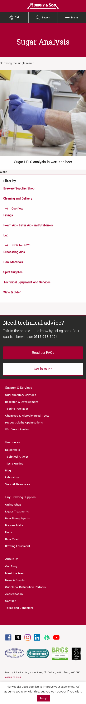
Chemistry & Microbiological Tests (27, 416)
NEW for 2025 (20, 245)
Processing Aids (14, 252)
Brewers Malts (14, 525)
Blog (8, 470)
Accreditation (14, 594)
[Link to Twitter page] (18, 637)
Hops (8, 532)
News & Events (15, 580)
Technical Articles (17, 457)
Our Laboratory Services (20, 395)
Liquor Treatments (17, 512)
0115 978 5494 (46, 336)
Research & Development (21, 402)
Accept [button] (43, 698)
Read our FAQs (43, 352)
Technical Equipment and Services (27, 282)
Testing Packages (17, 409)
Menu (74, 17)
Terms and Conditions (19, 608)
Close (3, 172)
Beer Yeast (12, 539)
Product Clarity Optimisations (24, 423)
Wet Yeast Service (17, 429)
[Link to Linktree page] (47, 637)
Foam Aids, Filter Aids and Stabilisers (28, 225)
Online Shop (13, 505)
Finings (8, 215)
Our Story (11, 566)
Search (46, 17)
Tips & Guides (14, 464)
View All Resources (17, 484)
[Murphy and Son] (43, 6)
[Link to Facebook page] (8, 637)
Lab (5, 235)
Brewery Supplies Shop (18, 188)
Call (17, 17)
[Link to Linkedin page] (37, 637)
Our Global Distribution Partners (25, 587)
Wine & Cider (12, 292)
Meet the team (14, 573)
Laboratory (12, 477)
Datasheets (12, 450)
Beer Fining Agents (17, 518)
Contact (10, 601)
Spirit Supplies (13, 272)
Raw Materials (13, 262)
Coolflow (17, 208)
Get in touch (43, 369)
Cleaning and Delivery (17, 198)
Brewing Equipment (17, 546)
